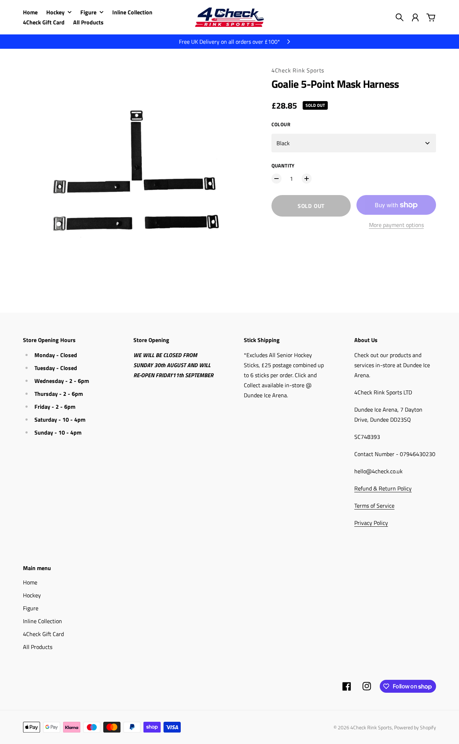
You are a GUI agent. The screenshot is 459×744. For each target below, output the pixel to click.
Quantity (283, 165)
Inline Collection (42, 621)
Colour (280, 124)
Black (283, 143)
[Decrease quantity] (276, 179)
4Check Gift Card (43, 634)
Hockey (32, 595)
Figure (30, 608)
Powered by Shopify (415, 727)
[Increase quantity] (307, 179)
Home (30, 582)
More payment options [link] (396, 225)
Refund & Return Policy (383, 488)
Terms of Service (374, 505)
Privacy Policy (371, 522)
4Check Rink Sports (297, 70)
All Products (37, 647)
